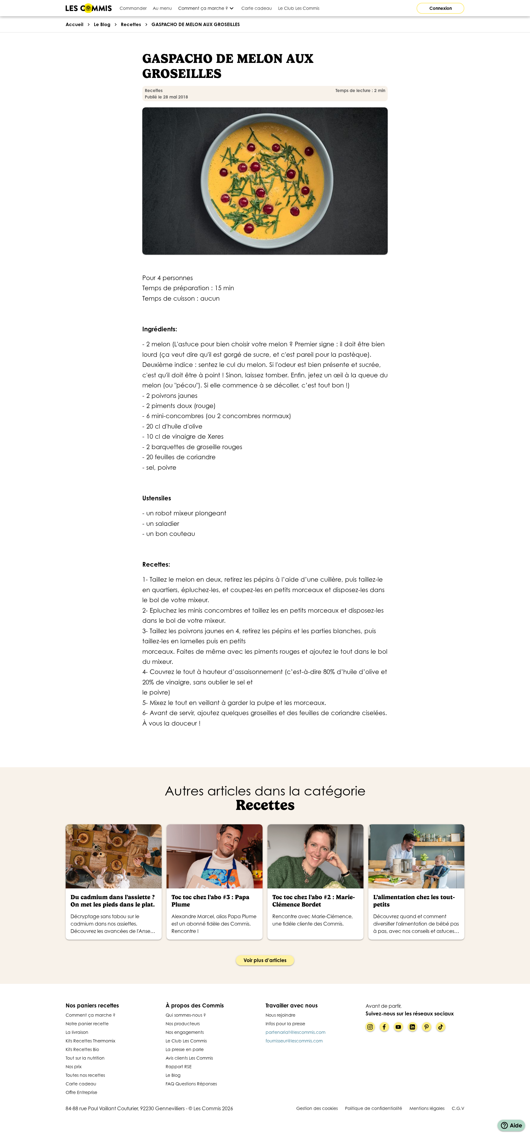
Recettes (131, 24)
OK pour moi (103, 1105)
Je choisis (38, 1105)
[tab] (133, 8)
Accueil (74, 24)
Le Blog (102, 24)
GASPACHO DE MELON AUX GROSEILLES (196, 24)
